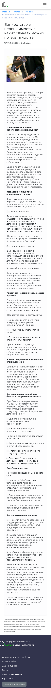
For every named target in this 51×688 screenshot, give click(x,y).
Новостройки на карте (12, 674)
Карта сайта (7, 678)
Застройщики (9, 666)
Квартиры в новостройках (16, 657)
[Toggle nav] (45, 4)
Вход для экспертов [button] (14, 684)
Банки (5, 670)
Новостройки (9, 662)
